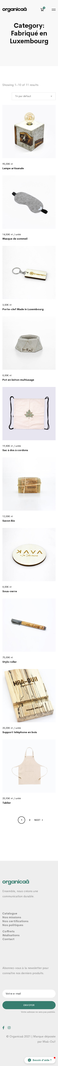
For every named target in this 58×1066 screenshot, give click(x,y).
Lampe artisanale (13, 168)
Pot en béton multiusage (18, 379)
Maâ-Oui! (49, 1041)
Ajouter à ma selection (21, 153)
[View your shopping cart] (43, 9)
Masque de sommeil (14, 238)
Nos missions (11, 917)
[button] (39, 1060)
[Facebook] (3, 1027)
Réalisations (10, 935)
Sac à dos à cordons (15, 450)
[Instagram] (9, 1027)
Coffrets (8, 931)
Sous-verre (9, 591)
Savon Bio (8, 520)
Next (37, 820)
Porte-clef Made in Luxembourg (23, 309)
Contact (8, 939)
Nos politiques (12, 925)
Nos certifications (15, 921)
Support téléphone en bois (19, 732)
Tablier (6, 802)
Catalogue (9, 913)
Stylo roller (9, 662)
